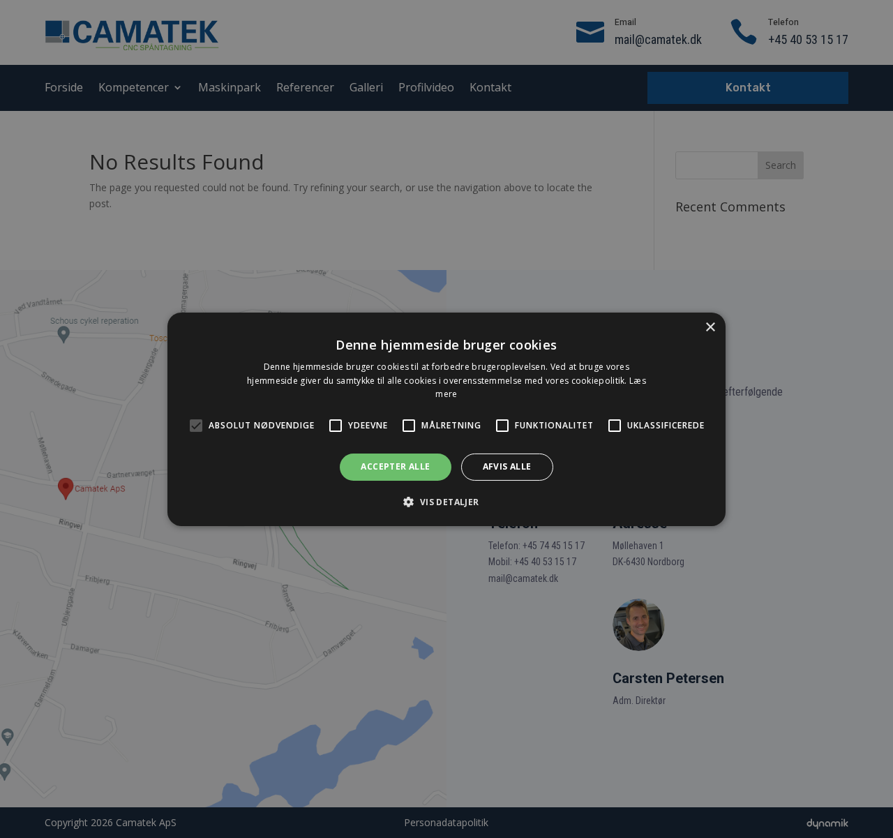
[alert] (446, 419)
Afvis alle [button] (507, 466)
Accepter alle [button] (395, 466)
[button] (446, 502)
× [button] (710, 327)
